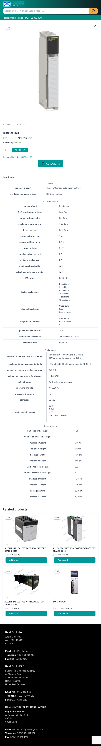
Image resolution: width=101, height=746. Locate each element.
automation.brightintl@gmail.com (27, 729)
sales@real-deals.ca (13, 18)
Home (5, 124)
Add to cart (20, 150)
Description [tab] (8, 177)
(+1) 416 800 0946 (33, 18)
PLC (11, 124)
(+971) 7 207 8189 (25, 696)
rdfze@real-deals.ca (21, 692)
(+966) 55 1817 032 (26, 733)
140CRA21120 (26, 157)
